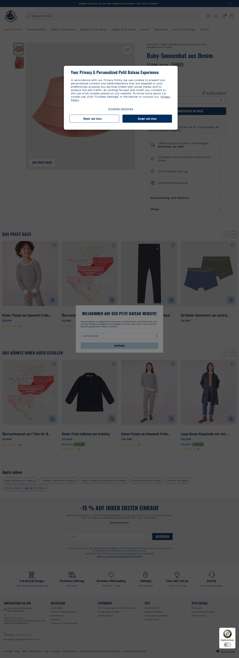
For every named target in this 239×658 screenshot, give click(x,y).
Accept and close (147, 118)
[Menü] (233, 630)
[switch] (227, 645)
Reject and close (92, 118)
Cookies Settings (120, 108)
